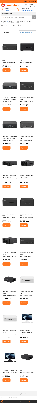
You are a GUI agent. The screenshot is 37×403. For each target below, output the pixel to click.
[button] (5, 32)
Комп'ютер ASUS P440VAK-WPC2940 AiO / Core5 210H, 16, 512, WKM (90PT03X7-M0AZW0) (27, 333)
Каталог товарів (7, 13)
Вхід (26, 1)
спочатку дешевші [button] (26, 32)
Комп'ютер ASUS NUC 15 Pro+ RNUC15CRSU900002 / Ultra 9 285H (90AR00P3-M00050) (9, 333)
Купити (6, 70)
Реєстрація (32, 1)
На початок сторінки (17, 394)
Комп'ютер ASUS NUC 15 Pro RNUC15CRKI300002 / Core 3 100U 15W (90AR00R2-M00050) (9, 62)
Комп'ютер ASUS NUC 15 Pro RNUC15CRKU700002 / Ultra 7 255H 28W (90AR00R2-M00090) (26, 256)
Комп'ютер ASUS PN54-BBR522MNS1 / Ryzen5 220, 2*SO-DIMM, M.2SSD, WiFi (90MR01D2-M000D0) (9, 140)
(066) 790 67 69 (30, 6)
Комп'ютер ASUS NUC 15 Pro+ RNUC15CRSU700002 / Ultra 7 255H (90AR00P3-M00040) (26, 295)
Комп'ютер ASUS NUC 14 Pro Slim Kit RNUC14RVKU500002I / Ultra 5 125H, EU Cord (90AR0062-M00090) (9, 179)
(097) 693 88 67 (30, 4)
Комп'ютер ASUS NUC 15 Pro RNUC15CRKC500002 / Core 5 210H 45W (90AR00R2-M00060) (26, 140)
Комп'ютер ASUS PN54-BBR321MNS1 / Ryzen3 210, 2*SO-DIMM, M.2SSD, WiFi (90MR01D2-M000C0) (9, 101)
